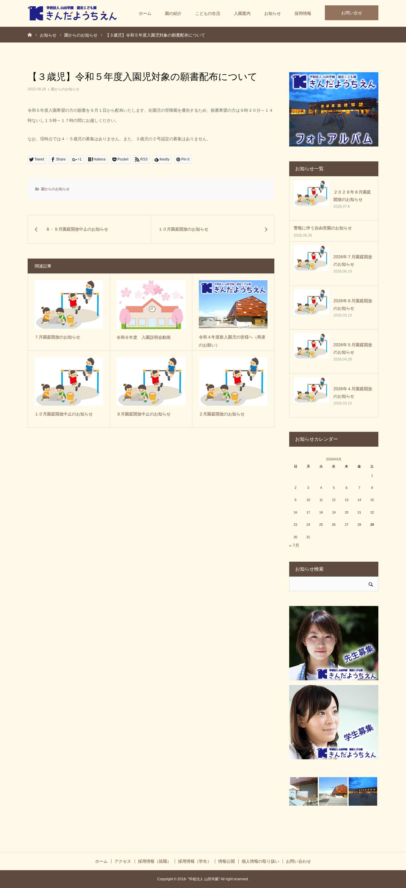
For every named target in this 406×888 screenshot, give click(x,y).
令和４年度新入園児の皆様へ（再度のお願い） (232, 341)
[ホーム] (30, 34)
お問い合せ (351, 12)
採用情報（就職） (154, 861)
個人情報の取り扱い (260, 861)
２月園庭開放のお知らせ (222, 414)
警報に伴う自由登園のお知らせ (323, 228)
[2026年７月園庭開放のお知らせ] (311, 263)
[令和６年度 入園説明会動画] (151, 304)
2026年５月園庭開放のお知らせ (352, 348)
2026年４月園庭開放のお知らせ (352, 392)
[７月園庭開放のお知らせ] (68, 304)
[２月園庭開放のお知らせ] (233, 381)
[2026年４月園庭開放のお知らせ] (311, 395)
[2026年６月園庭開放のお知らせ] (311, 307)
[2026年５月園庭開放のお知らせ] (311, 351)
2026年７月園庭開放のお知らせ (352, 260)
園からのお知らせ (65, 89)
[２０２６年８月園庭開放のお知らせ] (311, 198)
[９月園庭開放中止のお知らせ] (151, 381)
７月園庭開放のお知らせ (57, 337)
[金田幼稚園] (72, 13)
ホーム (145, 13)
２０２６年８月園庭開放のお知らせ (352, 196)
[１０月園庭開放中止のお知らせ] (68, 381)
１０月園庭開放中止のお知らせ (63, 414)
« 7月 (294, 545)
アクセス (122, 861)
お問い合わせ (298, 861)
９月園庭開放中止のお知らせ (144, 414)
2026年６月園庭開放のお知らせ (352, 304)
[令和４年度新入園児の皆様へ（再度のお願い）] (233, 304)
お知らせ (272, 13)
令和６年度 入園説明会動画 (144, 337)
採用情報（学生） (194, 861)
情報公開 (226, 861)
